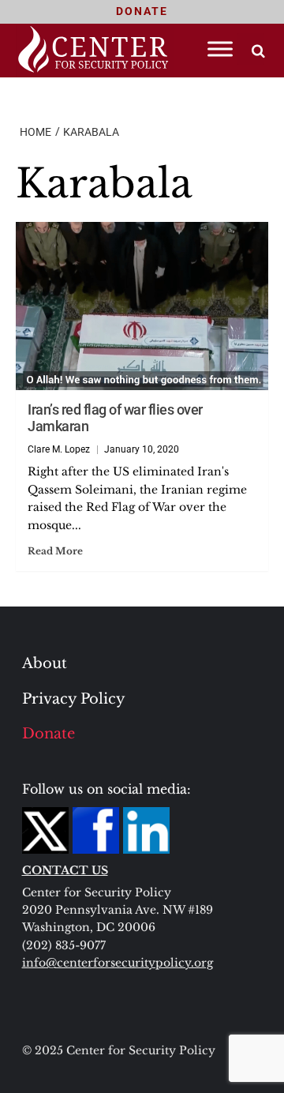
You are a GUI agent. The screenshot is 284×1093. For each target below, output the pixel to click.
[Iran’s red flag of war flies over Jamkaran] (142, 306)
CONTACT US (65, 870)
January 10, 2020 (141, 449)
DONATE (142, 11)
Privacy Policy (73, 699)
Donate (48, 733)
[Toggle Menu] (220, 48)
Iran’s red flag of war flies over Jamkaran (115, 417)
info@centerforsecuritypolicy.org (117, 963)
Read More (55, 551)
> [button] (258, 51)
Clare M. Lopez (59, 449)
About (44, 663)
